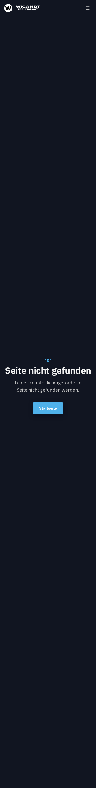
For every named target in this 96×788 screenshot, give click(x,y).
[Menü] (87, 8)
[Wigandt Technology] (22, 8)
